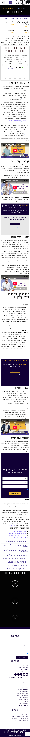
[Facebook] (27, 674)
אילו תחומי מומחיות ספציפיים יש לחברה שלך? (14, 559)
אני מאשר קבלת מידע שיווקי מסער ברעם (18, 490)
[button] (10, 2)
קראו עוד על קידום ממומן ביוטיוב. (18, 120)
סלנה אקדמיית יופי (9, 22)
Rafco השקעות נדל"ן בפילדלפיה (23, 23)
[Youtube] (24, 674)
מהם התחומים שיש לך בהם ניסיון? (17, 562)
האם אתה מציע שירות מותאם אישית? (16, 542)
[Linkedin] (21, 674)
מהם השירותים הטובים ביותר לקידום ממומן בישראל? (15, 546)
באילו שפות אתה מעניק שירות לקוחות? (16, 555)
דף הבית (25, 8)
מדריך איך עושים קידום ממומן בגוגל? (17, 535)
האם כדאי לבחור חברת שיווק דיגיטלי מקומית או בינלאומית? (15, 551)
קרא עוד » (27, 26)
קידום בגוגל (18, 8)
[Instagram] (15, 674)
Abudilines (11, 31)
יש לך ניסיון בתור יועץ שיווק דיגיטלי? (17, 565)
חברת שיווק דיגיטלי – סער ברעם (18, 537)
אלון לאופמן (26, 31)
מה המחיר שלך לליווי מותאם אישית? (17, 569)
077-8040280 (12, 525)
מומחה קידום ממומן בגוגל (20, 531)
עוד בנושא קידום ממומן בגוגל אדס (18, 533)
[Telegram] (18, 674)
